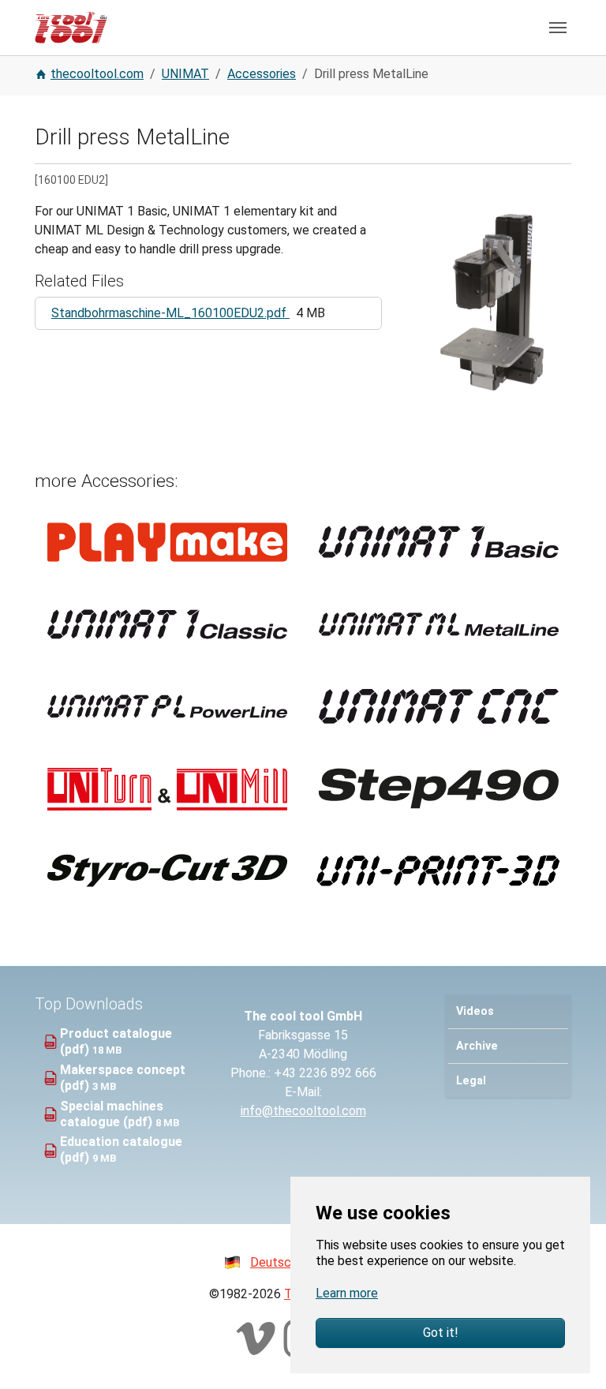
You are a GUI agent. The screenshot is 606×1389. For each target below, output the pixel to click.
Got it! (440, 1332)
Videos (475, 1011)
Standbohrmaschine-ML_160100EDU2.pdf (170, 312)
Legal (471, 1081)
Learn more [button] (347, 1293)
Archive (477, 1046)
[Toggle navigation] (557, 27)
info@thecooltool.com (303, 1110)
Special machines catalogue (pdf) (111, 1114)
